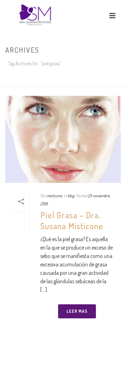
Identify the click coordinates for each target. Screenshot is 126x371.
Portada (50, 82)
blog (71, 195)
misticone (54, 195)
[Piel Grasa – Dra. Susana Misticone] (63, 139)
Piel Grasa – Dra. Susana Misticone (71, 220)
